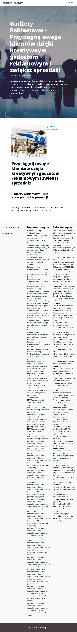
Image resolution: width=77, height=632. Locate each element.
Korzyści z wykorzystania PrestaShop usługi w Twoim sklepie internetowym (63, 395)
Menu (70, 3)
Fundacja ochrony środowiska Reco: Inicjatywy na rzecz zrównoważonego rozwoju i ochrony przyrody (38, 302)
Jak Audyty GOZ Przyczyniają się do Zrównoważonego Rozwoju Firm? (64, 356)
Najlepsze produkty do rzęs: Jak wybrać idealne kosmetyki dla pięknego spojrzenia (64, 489)
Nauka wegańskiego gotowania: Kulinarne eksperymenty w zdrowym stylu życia (63, 498)
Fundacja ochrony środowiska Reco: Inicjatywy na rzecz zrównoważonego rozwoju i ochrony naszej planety (38, 272)
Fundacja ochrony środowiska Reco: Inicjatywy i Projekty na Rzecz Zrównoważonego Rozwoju (38, 345)
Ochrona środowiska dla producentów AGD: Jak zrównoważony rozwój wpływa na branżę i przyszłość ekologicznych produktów (62, 433)
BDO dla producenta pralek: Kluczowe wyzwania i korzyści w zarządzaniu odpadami (63, 481)
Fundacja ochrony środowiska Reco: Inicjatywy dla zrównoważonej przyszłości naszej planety (38, 355)
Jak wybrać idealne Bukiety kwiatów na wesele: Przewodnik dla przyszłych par (63, 348)
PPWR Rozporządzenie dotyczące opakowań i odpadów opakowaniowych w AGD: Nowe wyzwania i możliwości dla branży (38, 366)
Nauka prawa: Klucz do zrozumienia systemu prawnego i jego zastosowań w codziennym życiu (64, 326)
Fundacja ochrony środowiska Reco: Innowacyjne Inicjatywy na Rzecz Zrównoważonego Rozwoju (37, 334)
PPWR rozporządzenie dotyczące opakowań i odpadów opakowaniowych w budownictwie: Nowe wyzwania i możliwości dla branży (38, 549)
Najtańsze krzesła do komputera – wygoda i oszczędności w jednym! (62, 276)
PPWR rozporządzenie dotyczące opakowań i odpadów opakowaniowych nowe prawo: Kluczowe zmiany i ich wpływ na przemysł (37, 447)
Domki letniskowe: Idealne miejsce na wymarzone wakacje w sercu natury (63, 308)
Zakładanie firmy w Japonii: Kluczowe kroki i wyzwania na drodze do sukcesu (64, 443)
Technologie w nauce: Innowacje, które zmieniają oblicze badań (63, 257)
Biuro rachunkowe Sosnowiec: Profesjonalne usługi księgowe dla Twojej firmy (63, 316)
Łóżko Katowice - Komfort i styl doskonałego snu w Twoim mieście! (63, 412)
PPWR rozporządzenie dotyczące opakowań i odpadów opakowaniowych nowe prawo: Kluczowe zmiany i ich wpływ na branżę (38, 434)
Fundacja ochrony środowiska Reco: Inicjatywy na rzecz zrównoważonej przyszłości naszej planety (38, 292)
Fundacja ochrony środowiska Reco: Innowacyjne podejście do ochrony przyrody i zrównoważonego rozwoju (37, 235)
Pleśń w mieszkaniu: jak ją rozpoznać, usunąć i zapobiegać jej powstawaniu (64, 283)
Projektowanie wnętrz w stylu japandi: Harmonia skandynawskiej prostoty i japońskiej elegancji (63, 403)
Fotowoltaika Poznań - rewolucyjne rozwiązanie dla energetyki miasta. (64, 334)
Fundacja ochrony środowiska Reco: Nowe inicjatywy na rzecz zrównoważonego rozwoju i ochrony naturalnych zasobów (38, 258)
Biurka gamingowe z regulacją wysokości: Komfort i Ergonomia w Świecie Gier (62, 420)
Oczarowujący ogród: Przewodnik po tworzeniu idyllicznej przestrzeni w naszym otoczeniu (63, 517)
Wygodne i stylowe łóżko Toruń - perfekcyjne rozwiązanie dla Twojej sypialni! (62, 386)
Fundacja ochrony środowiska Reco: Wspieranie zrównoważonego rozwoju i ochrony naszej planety (38, 246)
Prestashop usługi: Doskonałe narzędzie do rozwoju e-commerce (64, 363)
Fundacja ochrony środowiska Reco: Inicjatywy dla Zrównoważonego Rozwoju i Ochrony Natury (38, 282)
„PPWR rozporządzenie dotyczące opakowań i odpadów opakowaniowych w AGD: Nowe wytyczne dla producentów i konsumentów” (38, 391)
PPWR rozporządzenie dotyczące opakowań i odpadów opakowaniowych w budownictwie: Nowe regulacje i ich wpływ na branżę (38, 534)
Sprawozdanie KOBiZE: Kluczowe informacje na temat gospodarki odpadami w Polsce (64, 507)
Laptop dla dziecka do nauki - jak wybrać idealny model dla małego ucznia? (64, 233)
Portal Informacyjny (12, 2)
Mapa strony (7, 233)
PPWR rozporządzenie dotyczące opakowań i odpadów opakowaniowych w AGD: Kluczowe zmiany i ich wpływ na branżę (38, 378)
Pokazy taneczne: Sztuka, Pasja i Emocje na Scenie (62, 340)
